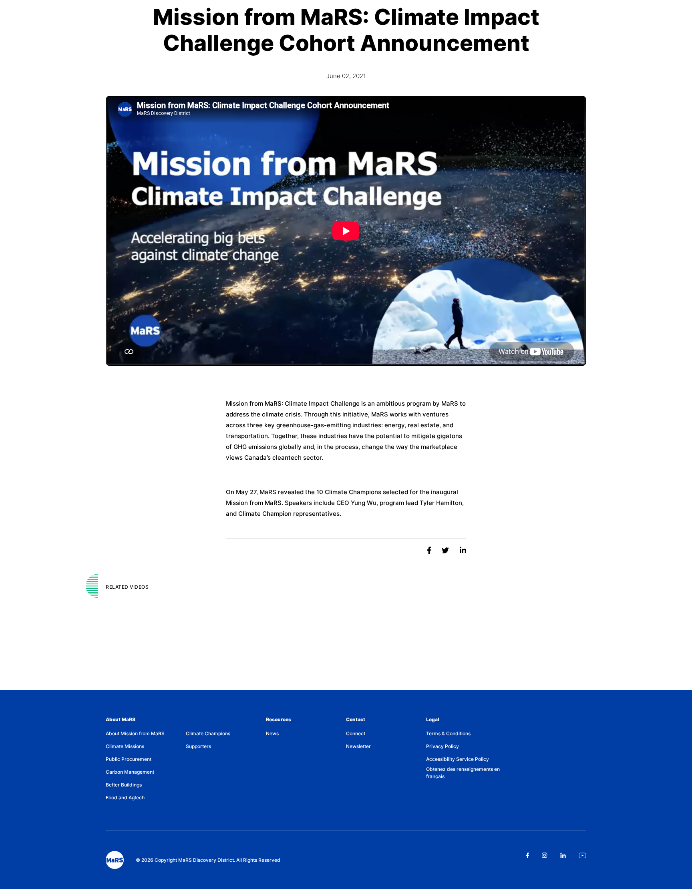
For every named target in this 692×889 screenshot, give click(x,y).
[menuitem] (146, 733)
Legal (432, 719)
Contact (355, 719)
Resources (278, 719)
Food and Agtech (125, 797)
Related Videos (127, 587)
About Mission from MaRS (135, 733)
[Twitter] (446, 550)
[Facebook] (430, 550)
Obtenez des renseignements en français (463, 772)
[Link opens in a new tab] (527, 855)
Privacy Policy (442, 746)
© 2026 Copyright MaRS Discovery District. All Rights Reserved (208, 860)
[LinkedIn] (463, 550)
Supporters (198, 746)
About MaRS (120, 719)
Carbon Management (130, 772)
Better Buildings (124, 785)
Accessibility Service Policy (457, 759)
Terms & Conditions (448, 733)
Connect (355, 733)
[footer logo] (115, 860)
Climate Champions (208, 733)
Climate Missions (125, 746)
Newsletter (358, 746)
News (272, 733)
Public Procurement (128, 759)
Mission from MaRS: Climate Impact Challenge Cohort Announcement (346, 30)
